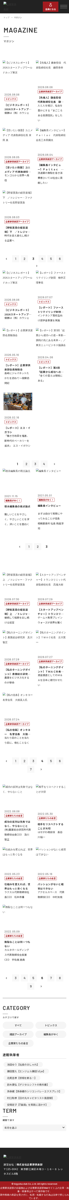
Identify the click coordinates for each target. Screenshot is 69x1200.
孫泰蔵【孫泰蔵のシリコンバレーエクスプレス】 (34, 1091)
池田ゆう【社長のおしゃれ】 (23, 1064)
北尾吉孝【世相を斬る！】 (22, 1078)
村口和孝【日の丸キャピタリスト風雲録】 (30, 1098)
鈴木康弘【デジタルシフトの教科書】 (28, 1084)
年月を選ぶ (10, 1127)
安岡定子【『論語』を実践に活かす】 (27, 1104)
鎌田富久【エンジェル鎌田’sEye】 (26, 1071)
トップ (6, 17)
